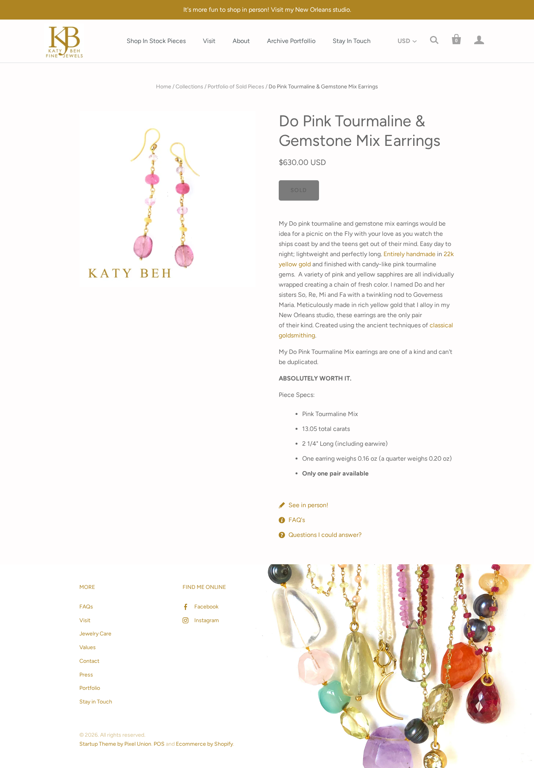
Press (86, 674)
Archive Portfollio (291, 41)
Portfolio (89, 688)
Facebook (206, 606)
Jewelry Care (95, 633)
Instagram (206, 620)
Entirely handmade (409, 254)
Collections (189, 86)
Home (163, 86)
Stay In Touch (352, 41)
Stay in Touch (95, 701)
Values (87, 647)
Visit (209, 41)
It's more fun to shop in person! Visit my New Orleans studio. (267, 9)
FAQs (86, 606)
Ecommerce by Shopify (204, 744)
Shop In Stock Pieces (156, 41)
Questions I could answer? (325, 534)
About (241, 41)
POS (159, 744)
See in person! (308, 505)
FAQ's (297, 520)
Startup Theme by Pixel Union (115, 744)
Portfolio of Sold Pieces (236, 86)
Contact (89, 661)
